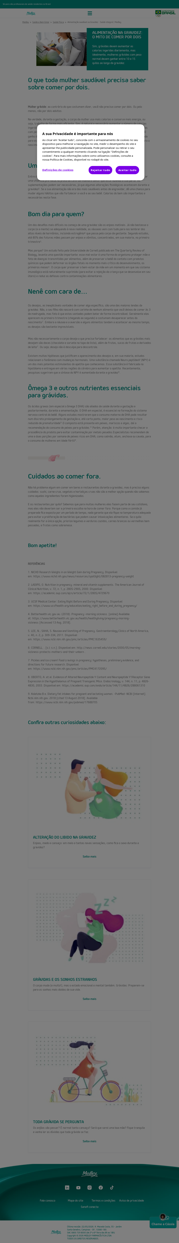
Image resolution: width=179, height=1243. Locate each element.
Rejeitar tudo (100, 170)
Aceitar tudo (127, 170)
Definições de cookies (57, 170)
